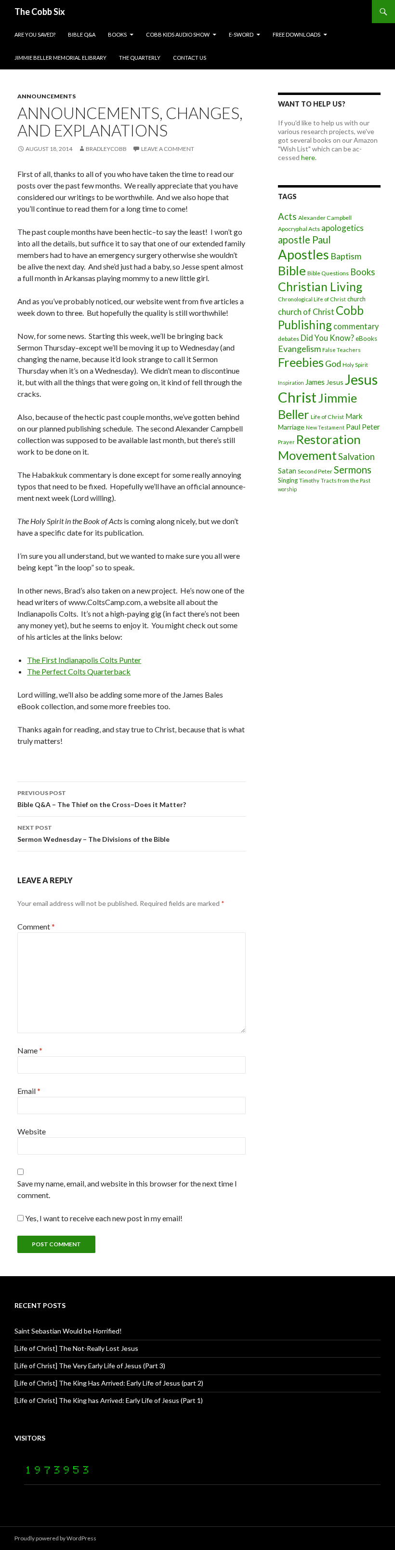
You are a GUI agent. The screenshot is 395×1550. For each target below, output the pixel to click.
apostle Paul (304, 239)
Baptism (345, 256)
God (333, 363)
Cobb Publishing (321, 317)
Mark (354, 416)
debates (288, 338)
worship (287, 489)
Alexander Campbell (325, 217)
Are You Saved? (34, 34)
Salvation (356, 456)
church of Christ (306, 311)
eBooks (366, 338)
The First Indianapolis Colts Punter (84, 659)
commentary (356, 326)
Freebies (301, 362)
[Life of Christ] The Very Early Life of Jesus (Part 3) (89, 1365)
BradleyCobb (106, 148)
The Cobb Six (39, 11)
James (315, 381)
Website (31, 1131)
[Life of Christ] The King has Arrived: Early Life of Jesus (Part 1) (108, 1400)
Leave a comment (167, 148)
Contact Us (189, 57)
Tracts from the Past (345, 480)
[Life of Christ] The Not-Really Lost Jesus (76, 1348)
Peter (371, 426)
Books (117, 34)
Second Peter (315, 471)
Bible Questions (328, 273)
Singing (288, 480)
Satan (287, 471)
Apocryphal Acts (299, 228)
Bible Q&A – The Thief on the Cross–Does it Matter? (101, 799)
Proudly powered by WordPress (55, 1538)
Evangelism (299, 348)
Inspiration (291, 382)
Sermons (352, 469)
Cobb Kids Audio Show (178, 34)
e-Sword (241, 34)
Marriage (291, 427)
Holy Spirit (355, 365)
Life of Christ (327, 416)
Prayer (286, 442)
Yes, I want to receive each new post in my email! (103, 1218)
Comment (36, 926)
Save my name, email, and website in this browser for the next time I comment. (127, 1189)
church (356, 299)
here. (308, 157)
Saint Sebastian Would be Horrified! (68, 1331)
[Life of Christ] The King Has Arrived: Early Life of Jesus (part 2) (108, 1383)
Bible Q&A (81, 34)
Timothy (309, 480)
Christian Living (320, 286)
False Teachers (341, 350)
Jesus (334, 382)
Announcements (46, 96)
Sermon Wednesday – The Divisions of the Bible (93, 833)
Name (29, 1050)
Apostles (303, 254)
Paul (353, 426)
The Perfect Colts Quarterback (79, 671)
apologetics (342, 228)
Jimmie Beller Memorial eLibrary (60, 57)
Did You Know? (327, 337)
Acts (287, 216)
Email (28, 1090)
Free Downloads (296, 34)
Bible (292, 270)
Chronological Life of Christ (312, 299)
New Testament (325, 427)
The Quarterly (139, 57)
